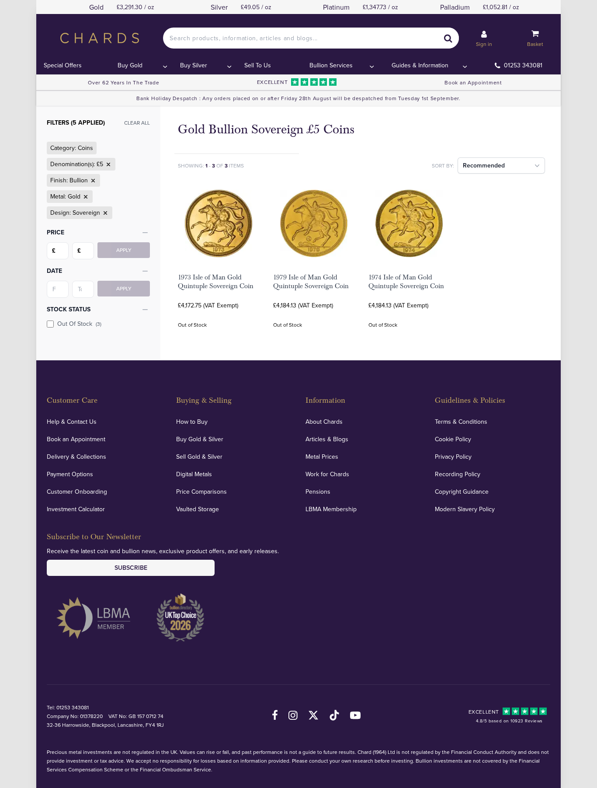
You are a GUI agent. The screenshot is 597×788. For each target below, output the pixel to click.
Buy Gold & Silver (199, 439)
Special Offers (63, 65)
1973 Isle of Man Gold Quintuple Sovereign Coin (215, 281)
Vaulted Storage (197, 509)
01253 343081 (523, 65)
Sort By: (443, 165)
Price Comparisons (201, 491)
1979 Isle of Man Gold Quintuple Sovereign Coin (311, 281)
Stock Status (68, 309)
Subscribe (131, 567)
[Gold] (84, 196)
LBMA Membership (331, 509)
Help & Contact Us (72, 421)
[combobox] (310, 38)
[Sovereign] (104, 212)
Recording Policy (457, 474)
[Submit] (448, 38)
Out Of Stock (79, 323)
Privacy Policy (453, 456)
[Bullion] (92, 180)
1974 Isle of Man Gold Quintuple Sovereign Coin (406, 281)
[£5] (107, 164)
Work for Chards (327, 474)
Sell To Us (257, 65)
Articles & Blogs (326, 439)
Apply (124, 250)
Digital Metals (194, 474)
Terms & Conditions (461, 421)
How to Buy (192, 421)
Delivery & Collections (76, 456)
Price (55, 232)
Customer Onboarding (77, 491)
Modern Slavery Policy (465, 509)
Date (54, 270)
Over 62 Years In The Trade (123, 82)
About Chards (324, 421)
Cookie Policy (453, 439)
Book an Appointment (473, 82)
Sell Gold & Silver (199, 456)
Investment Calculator (76, 509)
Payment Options (70, 474)
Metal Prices (321, 456)
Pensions (317, 491)
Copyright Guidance (462, 491)
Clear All (137, 122)
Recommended (484, 165)
